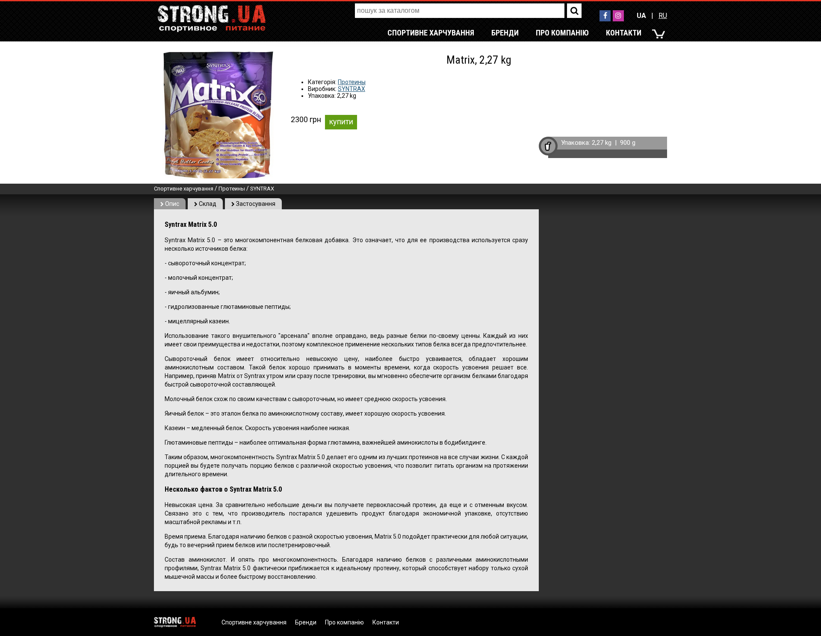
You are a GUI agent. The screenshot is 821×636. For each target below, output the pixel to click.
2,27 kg (601, 143)
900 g (627, 143)
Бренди (505, 32)
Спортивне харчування (430, 32)
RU (663, 16)
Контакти (623, 32)
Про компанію (562, 32)
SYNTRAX (351, 88)
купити (341, 121)
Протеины (352, 82)
